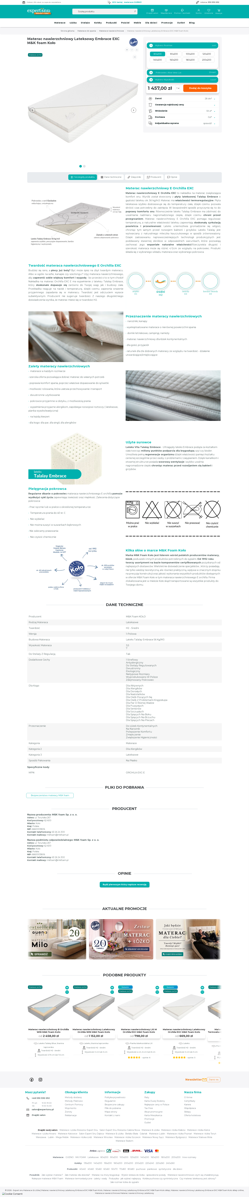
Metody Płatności (74, 1101)
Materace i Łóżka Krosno (44, 1133)
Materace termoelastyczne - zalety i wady (86, 1178)
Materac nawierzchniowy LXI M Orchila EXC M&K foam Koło (139, 1030)
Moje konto (70, 1108)
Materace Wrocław (103, 1137)
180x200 (165, 1157)
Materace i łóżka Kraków (173, 1130)
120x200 (134, 1157)
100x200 (124, 1157)
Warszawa (41, 1137)
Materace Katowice (67, 1133)
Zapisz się (213, 1079)
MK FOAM (80, 1157)
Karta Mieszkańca (153, 1115)
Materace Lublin (157, 1133)
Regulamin (110, 1101)
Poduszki (111, 22)
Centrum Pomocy (74, 1104)
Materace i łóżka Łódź (81, 1137)
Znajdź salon (152, 13)
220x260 (160, 1163)
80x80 (131, 1169)
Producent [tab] (155, 177)
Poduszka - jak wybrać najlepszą (125, 1178)
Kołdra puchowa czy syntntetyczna (160, 1178)
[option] (61, 939)
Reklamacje (71, 1115)
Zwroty (68, 1111)
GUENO (70, 1157)
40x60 (91, 1169)
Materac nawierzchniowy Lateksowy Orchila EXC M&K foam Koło (184, 1030)
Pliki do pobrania (113, 1108)
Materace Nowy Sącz (153, 1137)
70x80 (122, 1169)
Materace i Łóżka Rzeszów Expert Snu (79, 1130)
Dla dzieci (151, 22)
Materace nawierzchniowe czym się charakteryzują (193, 1175)
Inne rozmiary (189, 1157)
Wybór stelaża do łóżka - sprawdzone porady (143, 1175)
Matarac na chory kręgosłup (106, 1175)
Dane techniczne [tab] (112, 177)
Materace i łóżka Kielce (198, 1130)
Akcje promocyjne (153, 1111)
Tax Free (148, 1108)
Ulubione (208, 13)
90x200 (114, 1157)
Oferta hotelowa (192, 1115)
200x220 (139, 1163)
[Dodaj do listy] (132, 50)
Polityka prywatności (115, 1097)
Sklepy (187, 1111)
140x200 (144, 1157)
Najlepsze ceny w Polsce (156, 1104)
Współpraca (166, 13)
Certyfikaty (189, 1101)
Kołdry (98, 22)
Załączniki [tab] (135, 177)
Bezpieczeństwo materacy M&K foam (50, 795)
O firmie (188, 1097)
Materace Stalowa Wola (200, 1137)
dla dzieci (177, 1169)
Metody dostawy (73, 1097)
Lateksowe (93, 1157)
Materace (59, 22)
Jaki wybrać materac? (52, 1175)
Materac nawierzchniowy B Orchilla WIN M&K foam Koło (48, 1030)
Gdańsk (143, 1133)
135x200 (88, 1163)
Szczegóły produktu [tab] (84, 177)
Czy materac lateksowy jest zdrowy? (198, 1178)
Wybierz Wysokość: (162, 79)
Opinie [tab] (173, 177)
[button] (137, 50)
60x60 (106, 1169)
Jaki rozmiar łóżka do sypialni (124, 1182)
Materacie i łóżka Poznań (179, 1133)
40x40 (82, 1169)
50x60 (99, 1169)
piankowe (152, 1169)
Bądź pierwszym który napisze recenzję (124, 884)
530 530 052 (213, 2)
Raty (146, 1097)
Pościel (125, 22)
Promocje (167, 22)
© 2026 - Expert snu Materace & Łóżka (22, 1190)
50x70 (114, 1169)
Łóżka (73, 22)
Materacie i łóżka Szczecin (127, 1137)
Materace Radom (124, 1141)
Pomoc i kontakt (182, 13)
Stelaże (85, 22)
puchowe (141, 1169)
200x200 (176, 1157)
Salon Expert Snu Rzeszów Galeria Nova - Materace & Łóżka (130, 1130)
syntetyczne (165, 1169)
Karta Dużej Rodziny (154, 1101)
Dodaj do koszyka (200, 88)
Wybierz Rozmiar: (162, 45)
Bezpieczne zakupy (114, 1104)
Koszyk (219, 13)
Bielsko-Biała (131, 1133)
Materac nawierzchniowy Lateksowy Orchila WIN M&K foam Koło (94, 1030)
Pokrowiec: (183, 72)
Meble (137, 22)
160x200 (155, 1157)
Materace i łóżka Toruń (205, 1133)
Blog (192, 22)
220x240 (149, 1163)
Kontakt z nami (112, 1115)
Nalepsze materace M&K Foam (47, 1178)
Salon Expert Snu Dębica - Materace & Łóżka (101, 1133)
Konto (199, 13)
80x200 (104, 1157)
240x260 (170, 1163)
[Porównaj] (67, 988)
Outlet (181, 22)
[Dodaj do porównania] (127, 50)
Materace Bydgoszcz (176, 1137)
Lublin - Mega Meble (58, 1137)
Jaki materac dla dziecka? (77, 1175)
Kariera (187, 1104)
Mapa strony (111, 1111)
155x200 (108, 1163)
